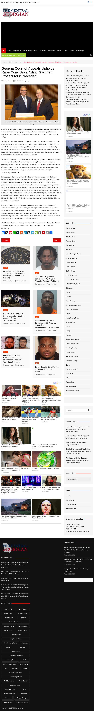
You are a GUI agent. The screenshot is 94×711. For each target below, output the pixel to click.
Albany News (70, 228)
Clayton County (71, 262)
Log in (68, 496)
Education (51, 50)
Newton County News (73, 339)
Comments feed (71, 504)
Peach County (70, 352)
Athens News (70, 232)
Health (59, 50)
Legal (65, 50)
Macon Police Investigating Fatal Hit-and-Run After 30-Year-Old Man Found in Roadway (78, 78)
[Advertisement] (47, 35)
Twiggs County (71, 382)
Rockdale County (71, 361)
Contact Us (35, 2)
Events (68, 292)
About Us (9, 2)
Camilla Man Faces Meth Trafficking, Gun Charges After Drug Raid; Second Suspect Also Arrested (78, 95)
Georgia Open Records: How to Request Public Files (76, 444)
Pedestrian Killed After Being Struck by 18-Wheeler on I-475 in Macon (77, 437)
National (68, 335)
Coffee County (70, 271)
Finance (68, 296)
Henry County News (72, 318)
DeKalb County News (73, 284)
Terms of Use (27, 2)
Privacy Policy (17, 2)
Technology (80, 50)
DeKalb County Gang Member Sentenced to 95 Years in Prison (47, 369)
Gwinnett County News (73, 305)
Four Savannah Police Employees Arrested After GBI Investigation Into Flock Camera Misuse (77, 102)
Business (43, 50)
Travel (68, 378)
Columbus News (71, 275)
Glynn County (70, 301)
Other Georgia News (30, 50)
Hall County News (72, 309)
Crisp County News (72, 279)
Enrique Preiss (7, 81)
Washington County (72, 390)
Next (55, 240)
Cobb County (70, 266)
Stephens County (71, 369)
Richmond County (72, 356)
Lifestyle (68, 331)
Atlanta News (70, 237)
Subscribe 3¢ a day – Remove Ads (13, 55)
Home (3, 2)
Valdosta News (71, 386)
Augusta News (70, 241)
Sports (72, 50)
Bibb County (70, 245)
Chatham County (71, 258)
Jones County (70, 322)
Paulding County (71, 348)
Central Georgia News (14, 50)
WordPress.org (71, 508)
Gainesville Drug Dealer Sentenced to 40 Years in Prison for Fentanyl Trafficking (47, 279)
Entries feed (70, 500)
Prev (6, 240)
